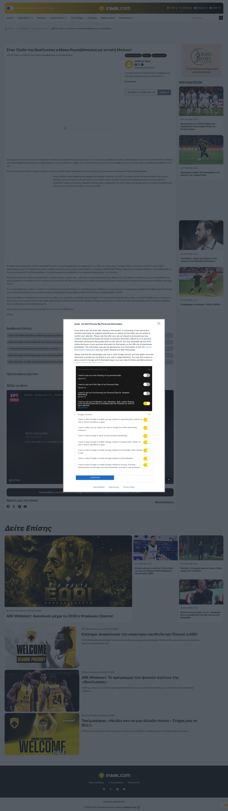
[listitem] (114, 369)
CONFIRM (95, 478)
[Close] (159, 324)
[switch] (146, 375)
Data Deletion (99, 487)
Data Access (114, 487)
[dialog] (114, 405)
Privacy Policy (129, 487)
